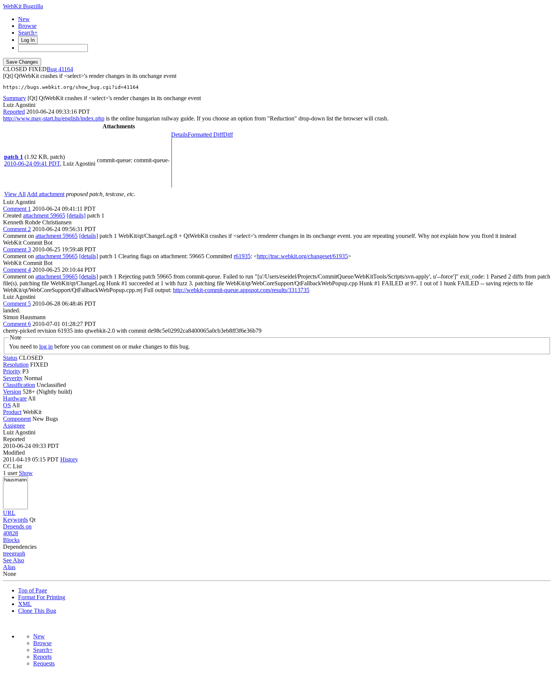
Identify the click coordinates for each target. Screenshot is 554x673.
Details (179, 134)
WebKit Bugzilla (23, 6)
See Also (13, 560)
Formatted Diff (205, 134)
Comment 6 (17, 324)
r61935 (242, 256)
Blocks (11, 540)
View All (15, 194)
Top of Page (32, 590)
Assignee (14, 425)
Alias (9, 567)
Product (12, 412)
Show (26, 473)
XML (25, 604)
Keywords (15, 519)
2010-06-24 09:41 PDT (32, 163)
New (24, 19)
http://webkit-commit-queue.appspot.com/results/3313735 (241, 290)
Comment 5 (17, 303)
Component (17, 419)
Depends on (17, 526)
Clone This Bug (37, 611)
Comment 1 (17, 209)
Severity (13, 378)
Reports (42, 656)
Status (10, 358)
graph (18, 553)
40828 (10, 533)
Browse (27, 26)
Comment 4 (17, 269)
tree (7, 553)
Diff (228, 134)
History (69, 459)
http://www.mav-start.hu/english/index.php (53, 118)
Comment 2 (17, 229)
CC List (12, 466)
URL (9, 513)
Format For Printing (41, 597)
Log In (28, 40)
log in (46, 346)
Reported (14, 111)
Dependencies (20, 547)
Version (12, 391)
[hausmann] (15, 480)
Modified (14, 452)
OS (7, 405)
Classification (19, 385)
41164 (65, 69)
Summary (14, 98)
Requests (44, 663)
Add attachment (45, 194)
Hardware (15, 398)
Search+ (28, 32)
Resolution (16, 364)
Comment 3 (17, 249)
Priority (12, 371)
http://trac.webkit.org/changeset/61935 (302, 256)
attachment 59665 (44, 215)
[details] (76, 215)
